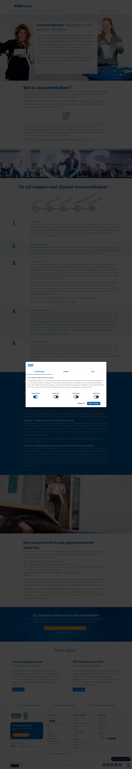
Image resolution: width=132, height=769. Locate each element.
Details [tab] (66, 371)
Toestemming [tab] (39, 371)
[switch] (55, 396)
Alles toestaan (94, 403)
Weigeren (81, 403)
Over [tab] (93, 371)
